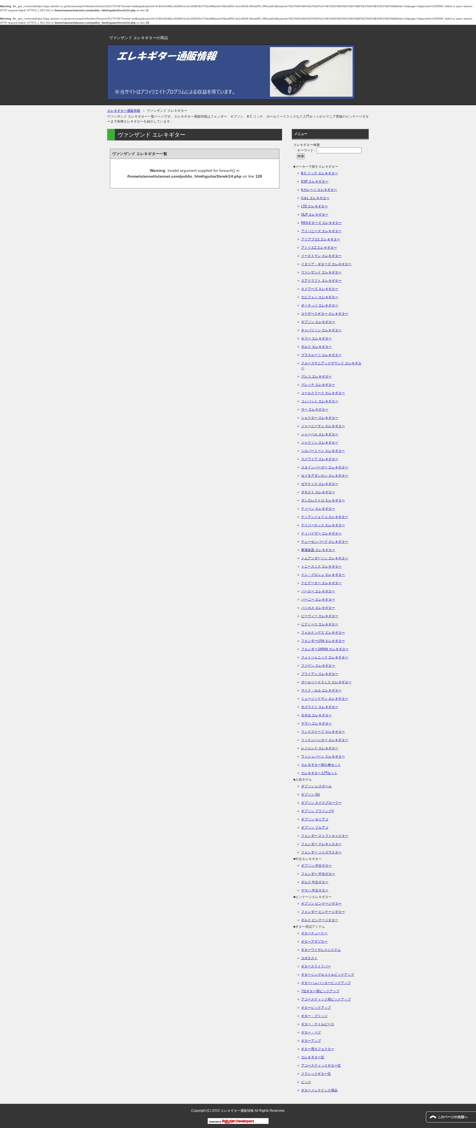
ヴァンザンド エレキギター (321, 272)
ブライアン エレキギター (319, 674)
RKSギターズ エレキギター (321, 223)
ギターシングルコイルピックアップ (327, 975)
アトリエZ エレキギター (319, 248)
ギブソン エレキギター (318, 322)
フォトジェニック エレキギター (324, 657)
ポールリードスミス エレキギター (326, 682)
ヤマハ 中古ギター (314, 890)
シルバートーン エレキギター (323, 451)
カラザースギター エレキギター (324, 314)
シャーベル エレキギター (319, 434)
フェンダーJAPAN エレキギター (325, 649)
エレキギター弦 (312, 1057)
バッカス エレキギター (318, 608)
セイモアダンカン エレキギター (324, 476)
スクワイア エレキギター (319, 459)
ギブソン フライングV (317, 811)
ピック (306, 1082)
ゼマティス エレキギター (319, 484)
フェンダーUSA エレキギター (323, 641)
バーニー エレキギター (318, 599)
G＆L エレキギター (315, 198)
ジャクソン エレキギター (319, 442)
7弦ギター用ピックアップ (320, 991)
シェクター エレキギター (319, 418)
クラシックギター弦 (316, 1074)
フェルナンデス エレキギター (323, 632)
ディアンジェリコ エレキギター (324, 517)
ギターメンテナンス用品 (319, 1090)
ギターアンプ (311, 1041)
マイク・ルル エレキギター (321, 690)
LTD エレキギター (314, 206)
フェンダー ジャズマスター (321, 852)
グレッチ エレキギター (318, 385)
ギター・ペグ (311, 1032)
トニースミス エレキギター (321, 566)
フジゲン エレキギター (318, 666)
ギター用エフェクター (317, 1049)
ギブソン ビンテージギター (321, 903)
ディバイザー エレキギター (321, 533)
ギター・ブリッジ (314, 1016)
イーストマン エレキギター (321, 256)
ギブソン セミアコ (314, 819)
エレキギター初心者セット (321, 765)
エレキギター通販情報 (123, 111)
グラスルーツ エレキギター (321, 355)
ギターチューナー (314, 933)
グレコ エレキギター (316, 376)
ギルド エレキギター (316, 347)
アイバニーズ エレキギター (321, 231)
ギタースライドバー (316, 966)
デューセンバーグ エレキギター (324, 542)
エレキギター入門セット (319, 773)
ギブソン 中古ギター (316, 865)
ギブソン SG (310, 794)
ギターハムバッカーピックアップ (326, 983)
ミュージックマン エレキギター (324, 699)
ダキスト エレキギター (318, 492)
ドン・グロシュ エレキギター (323, 575)
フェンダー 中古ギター (318, 874)
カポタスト (309, 958)
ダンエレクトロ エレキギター (323, 500)
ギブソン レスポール (316, 786)
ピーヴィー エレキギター (319, 616)
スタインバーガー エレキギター (324, 467)
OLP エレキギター (314, 214)
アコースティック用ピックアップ (326, 999)
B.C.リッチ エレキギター (319, 173)
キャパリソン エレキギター (321, 330)
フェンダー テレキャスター (321, 844)
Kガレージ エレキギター (319, 190)
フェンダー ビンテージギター (323, 912)
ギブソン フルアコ (314, 827)
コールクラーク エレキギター (323, 393)
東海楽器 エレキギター (318, 550)
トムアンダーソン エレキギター (324, 558)
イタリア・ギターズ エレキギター (326, 264)
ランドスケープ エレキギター (323, 732)
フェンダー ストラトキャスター (324, 836)
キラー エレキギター (316, 338)
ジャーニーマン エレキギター (323, 426)
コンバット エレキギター (319, 401)
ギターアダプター (314, 941)
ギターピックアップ (316, 1008)
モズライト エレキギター (319, 707)
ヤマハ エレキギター (316, 723)
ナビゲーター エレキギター (321, 583)
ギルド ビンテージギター (319, 920)
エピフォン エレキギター (319, 297)
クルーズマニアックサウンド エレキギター (331, 365)
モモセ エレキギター (316, 715)
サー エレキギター (314, 409)
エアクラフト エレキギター (321, 281)
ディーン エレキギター (318, 509)
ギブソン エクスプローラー (321, 803)
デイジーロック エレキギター (323, 525)
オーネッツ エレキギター (319, 305)
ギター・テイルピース (317, 1024)
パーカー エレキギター (318, 591)
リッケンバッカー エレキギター (324, 740)
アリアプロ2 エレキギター (320, 239)
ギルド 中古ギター (314, 882)
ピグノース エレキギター (319, 624)
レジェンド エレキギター (319, 748)
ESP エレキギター (314, 181)
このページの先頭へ (452, 1117)
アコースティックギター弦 (321, 1065)
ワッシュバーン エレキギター (323, 756)
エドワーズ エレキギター (319, 289)
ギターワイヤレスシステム (321, 950)
